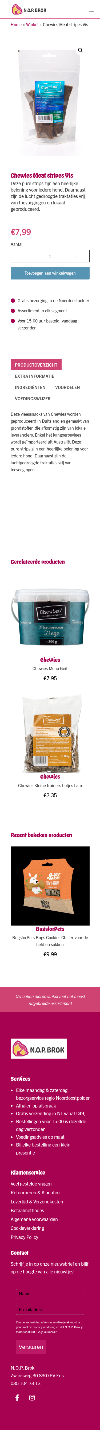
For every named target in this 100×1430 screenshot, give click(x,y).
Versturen (31, 1347)
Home (16, 24)
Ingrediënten (30, 387)
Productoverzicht (36, 364)
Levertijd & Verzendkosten (37, 1201)
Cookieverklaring (27, 1228)
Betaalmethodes (27, 1210)
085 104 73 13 (26, 1383)
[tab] (36, 364)
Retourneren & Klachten (35, 1192)
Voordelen (67, 387)
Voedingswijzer (33, 398)
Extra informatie (34, 376)
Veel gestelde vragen (31, 1183)
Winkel (32, 24)
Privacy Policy (24, 1237)
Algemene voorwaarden (34, 1219)
